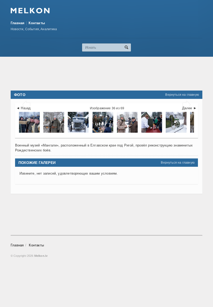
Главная (17, 23)
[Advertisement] (106, 73)
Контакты (37, 23)
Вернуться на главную (182, 95)
